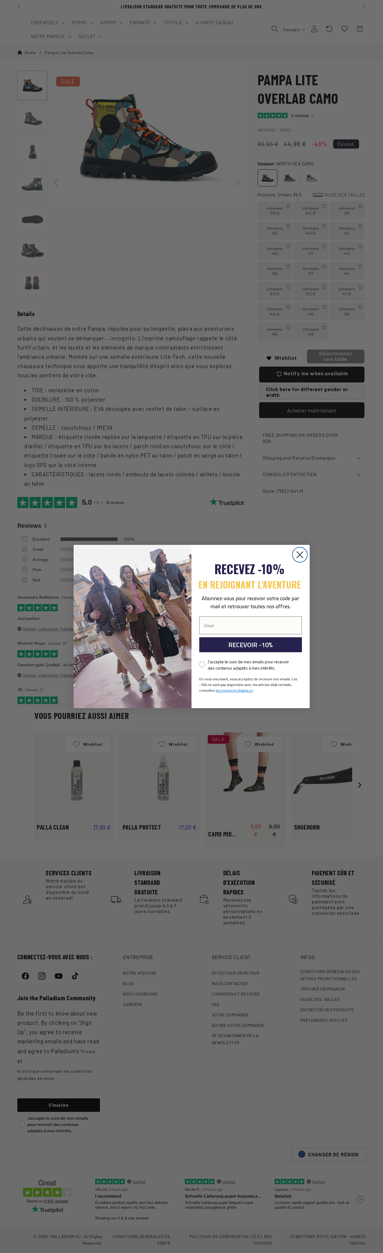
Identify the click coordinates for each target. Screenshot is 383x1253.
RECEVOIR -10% (250, 645)
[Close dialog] (299, 554)
